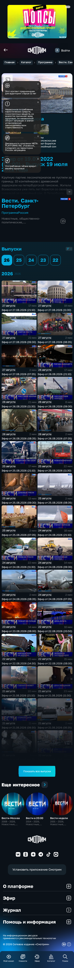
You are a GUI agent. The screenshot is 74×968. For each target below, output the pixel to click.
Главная (9, 62)
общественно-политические (21, 220)
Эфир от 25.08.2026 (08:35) (54, 502)
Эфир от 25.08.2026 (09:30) (19, 502)
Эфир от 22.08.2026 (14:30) (19, 663)
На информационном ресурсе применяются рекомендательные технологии (29, 937)
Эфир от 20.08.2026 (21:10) (54, 759)
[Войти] (57, 50)
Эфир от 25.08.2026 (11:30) (54, 470)
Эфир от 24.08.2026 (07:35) (54, 599)
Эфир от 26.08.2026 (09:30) (54, 406)
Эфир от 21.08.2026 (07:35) (19, 759)
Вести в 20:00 (34, 818)
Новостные (10, 218)
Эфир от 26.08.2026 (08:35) (19, 438)
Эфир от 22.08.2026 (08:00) (54, 663)
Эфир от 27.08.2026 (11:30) (54, 310)
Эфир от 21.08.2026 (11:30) (54, 695)
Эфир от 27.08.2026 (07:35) (19, 374)
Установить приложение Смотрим (37, 869)
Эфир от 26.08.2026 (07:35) (54, 438)
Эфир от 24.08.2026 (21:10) (54, 534)
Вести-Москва (11, 818)
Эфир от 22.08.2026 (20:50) (54, 631)
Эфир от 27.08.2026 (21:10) (18, 310)
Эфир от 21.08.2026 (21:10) (18, 695)
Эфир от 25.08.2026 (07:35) (19, 534)
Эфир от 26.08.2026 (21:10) (54, 374)
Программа (45, 62)
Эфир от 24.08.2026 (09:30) (54, 567)
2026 (17, 273)
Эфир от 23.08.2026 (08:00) (19, 631)
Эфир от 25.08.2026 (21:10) (19, 470)
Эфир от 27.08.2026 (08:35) (54, 342)
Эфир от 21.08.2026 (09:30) (19, 727)
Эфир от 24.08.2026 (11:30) (19, 567)
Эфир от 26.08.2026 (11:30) (19, 406)
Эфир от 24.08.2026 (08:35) (19, 599)
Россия (23, 212)
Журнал (12, 910)
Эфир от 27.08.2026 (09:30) (19, 342)
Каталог (26, 62)
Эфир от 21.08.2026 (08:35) (54, 727)
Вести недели (59, 818)
